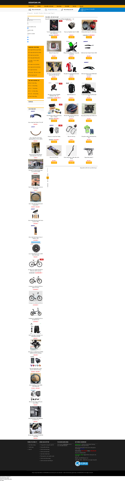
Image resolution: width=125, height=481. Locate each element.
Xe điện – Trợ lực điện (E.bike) (34, 61)
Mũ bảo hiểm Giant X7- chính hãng (89, 31)
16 (47, 178)
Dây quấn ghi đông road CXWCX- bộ (88, 115)
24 (47, 185)
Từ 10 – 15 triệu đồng (33, 93)
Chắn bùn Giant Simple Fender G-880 (89, 52)
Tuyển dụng (31, 447)
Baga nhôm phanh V (89, 157)
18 (47, 181)
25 (47, 186)
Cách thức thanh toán (45, 453)
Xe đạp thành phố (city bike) (35, 52)
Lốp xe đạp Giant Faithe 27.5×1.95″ (35, 122)
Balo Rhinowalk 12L (71, 94)
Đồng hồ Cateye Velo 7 (54, 52)
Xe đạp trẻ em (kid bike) (34, 64)
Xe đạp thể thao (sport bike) (35, 49)
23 (47, 183)
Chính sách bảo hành (44, 451)
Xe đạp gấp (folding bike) (34, 57)
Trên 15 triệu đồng (33, 96)
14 (47, 176)
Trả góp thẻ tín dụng (52, 9)
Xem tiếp (54, 37)
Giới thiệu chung (32, 444)
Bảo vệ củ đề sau (71, 136)
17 (47, 180)
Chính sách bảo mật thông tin (46, 460)
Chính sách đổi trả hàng (45, 458)
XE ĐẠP (39, 6)
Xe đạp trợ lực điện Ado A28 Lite (36, 303)
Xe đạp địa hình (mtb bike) (34, 67)
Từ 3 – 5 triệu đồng (33, 85)
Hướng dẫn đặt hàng (44, 447)
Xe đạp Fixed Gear (33, 69)
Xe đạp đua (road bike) (34, 55)
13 (47, 175)
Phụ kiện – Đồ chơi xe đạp (34, 72)
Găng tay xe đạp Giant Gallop (54, 136)
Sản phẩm (36, 13)
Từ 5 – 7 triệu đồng (33, 88)
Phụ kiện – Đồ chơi (48, 6)
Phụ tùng (59, 6)
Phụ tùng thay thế (33, 75)
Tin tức (74, 6)
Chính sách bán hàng (44, 449)
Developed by (5, 476)
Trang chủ (31, 6)
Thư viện (67, 6)
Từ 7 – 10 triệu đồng (33, 91)
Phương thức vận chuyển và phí (47, 456)
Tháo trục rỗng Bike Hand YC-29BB (71, 31)
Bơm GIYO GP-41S (54, 157)
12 (47, 174)
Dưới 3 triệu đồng (33, 83)
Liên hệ (81, 6)
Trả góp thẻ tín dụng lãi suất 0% (47, 444)
